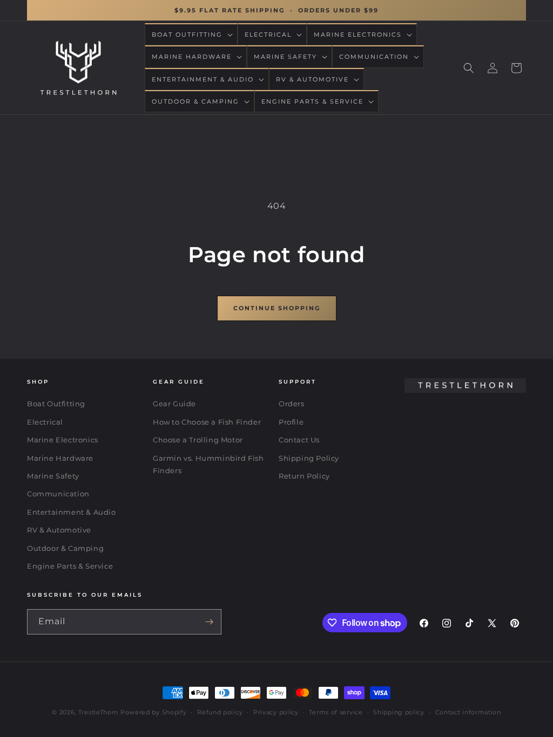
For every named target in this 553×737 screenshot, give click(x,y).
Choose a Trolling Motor (198, 439)
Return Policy (304, 476)
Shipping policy (398, 712)
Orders (292, 403)
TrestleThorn (98, 712)
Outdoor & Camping (65, 548)
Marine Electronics (62, 439)
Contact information (468, 712)
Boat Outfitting (56, 403)
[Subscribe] (209, 621)
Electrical (45, 422)
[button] (191, 34)
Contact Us (299, 439)
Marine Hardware (60, 458)
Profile (291, 422)
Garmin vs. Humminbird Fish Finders (208, 464)
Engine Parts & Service (70, 566)
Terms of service (335, 712)
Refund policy (219, 712)
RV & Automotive (59, 530)
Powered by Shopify (153, 712)
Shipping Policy (309, 458)
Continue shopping (276, 308)
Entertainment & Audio (71, 512)
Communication (58, 493)
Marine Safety (53, 476)
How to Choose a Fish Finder (207, 422)
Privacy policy (276, 712)
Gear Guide (174, 403)
